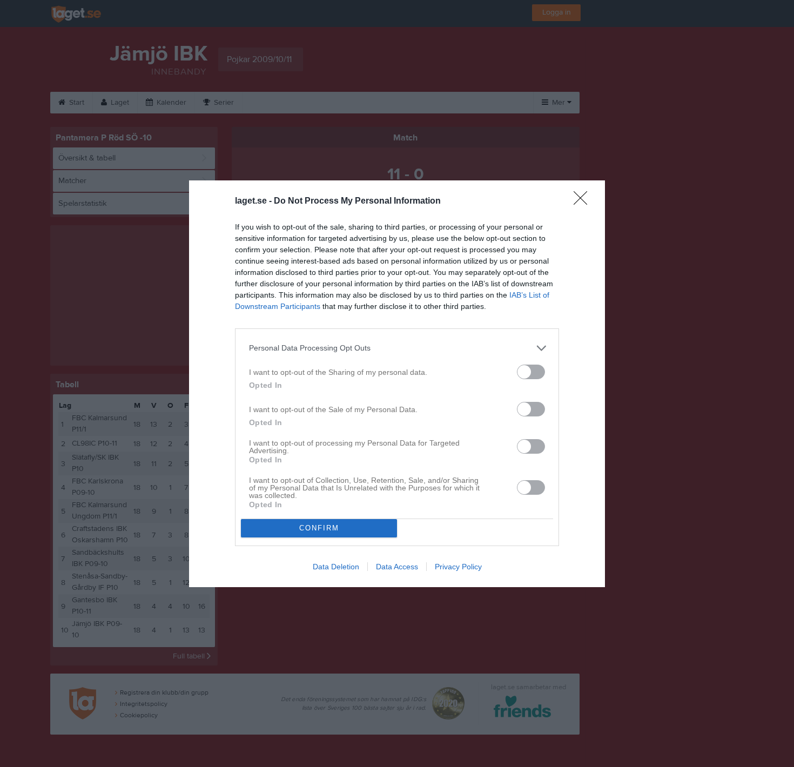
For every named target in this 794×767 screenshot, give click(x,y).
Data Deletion (336, 566)
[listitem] (397, 348)
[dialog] (397, 383)
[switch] (531, 372)
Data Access (397, 566)
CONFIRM (319, 528)
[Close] (584, 201)
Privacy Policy (458, 566)
